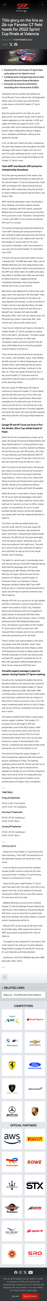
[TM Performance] (12, 1208)
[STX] (35, 1185)
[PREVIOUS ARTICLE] (4, 977)
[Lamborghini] (12, 1088)
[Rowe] (35, 1162)
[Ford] (35, 1065)
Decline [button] (15, 1296)
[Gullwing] (12, 1231)
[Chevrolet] (35, 1042)
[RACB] (12, 1254)
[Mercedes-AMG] (12, 1111)
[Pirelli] (35, 1139)
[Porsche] (35, 1111)
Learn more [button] (32, 1290)
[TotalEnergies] (12, 1162)
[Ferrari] (12, 1065)
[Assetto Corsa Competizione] (35, 1208)
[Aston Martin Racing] (12, 1019)
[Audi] (35, 1019)
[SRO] (35, 1254)
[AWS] (12, 1139)
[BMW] (12, 1042)
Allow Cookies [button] (30, 1296)
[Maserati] (12, 1185)
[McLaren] (35, 1088)
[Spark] (35, 1231)
